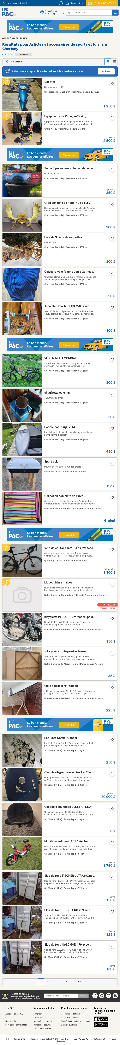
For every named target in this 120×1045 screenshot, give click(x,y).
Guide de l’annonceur (70, 1017)
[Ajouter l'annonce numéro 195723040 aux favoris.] (112, 809)
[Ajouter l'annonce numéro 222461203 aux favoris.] (112, 119)
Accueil (5, 38)
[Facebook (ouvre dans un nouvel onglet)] (95, 998)
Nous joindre (10, 1021)
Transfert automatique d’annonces (75, 1021)
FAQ (7, 1017)
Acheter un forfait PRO (70, 1014)
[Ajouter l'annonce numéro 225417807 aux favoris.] (112, 498)
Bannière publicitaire (69, 1025)
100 (79, 981)
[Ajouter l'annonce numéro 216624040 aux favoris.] (112, 912)
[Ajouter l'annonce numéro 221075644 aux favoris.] (112, 464)
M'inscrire (83, 996)
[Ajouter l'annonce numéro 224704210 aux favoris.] (112, 240)
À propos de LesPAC (14, 1014)
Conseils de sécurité (42, 1025)
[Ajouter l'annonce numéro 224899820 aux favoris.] (112, 740)
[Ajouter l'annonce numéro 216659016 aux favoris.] (112, 947)
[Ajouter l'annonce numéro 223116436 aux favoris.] (112, 688)
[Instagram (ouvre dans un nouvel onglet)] (108, 998)
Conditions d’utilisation (43, 1028)
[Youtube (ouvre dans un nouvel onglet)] (116, 998)
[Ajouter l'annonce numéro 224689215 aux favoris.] (112, 205)
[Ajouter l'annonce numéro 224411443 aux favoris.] (112, 360)
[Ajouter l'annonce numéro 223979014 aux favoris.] (112, 395)
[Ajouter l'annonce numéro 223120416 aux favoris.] (112, 619)
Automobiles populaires (44, 1021)
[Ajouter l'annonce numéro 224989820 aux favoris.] (112, 585)
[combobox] (89, 13)
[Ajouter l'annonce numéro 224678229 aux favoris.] (112, 308)
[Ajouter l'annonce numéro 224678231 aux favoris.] (112, 274)
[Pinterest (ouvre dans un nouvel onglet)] (101, 998)
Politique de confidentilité (16, 1025)
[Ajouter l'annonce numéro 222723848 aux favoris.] (112, 84)
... (72, 981)
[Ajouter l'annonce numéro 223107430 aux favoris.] (112, 654)
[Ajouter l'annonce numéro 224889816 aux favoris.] (112, 550)
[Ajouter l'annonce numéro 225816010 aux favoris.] (112, 171)
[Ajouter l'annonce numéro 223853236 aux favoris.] (112, 844)
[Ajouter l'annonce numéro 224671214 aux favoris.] (112, 775)
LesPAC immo (39, 1017)
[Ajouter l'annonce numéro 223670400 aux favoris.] (112, 429)
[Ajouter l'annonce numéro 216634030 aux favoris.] (112, 878)
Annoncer (38, 1014)
